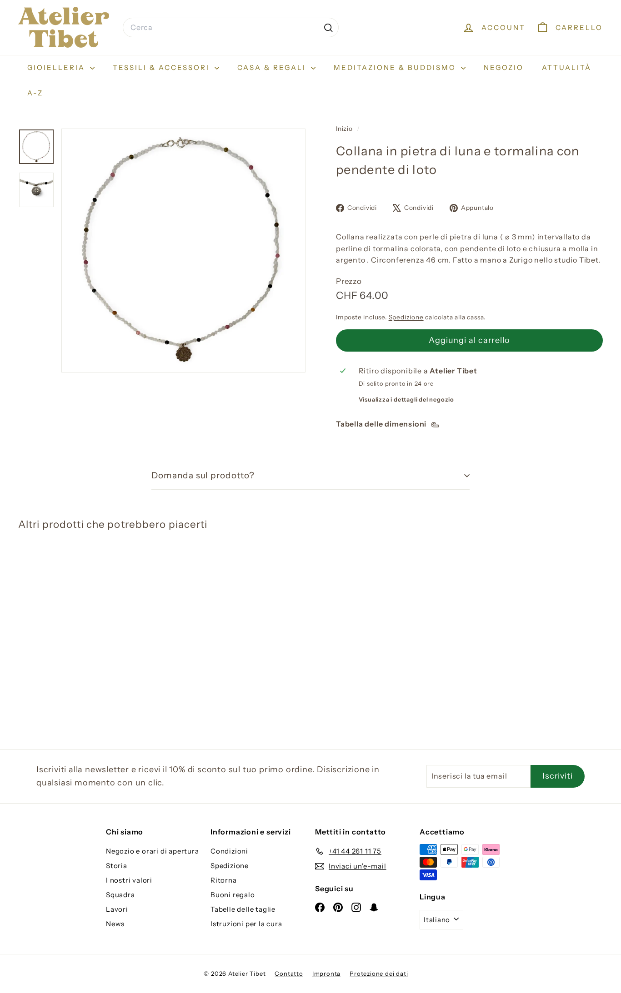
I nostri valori (129, 880)
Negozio (504, 67)
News (115, 923)
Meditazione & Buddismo (396, 67)
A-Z (35, 93)
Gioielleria (57, 67)
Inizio (345, 128)
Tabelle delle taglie (242, 909)
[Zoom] (183, 250)
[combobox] (231, 28)
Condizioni (229, 851)
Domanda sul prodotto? (203, 475)
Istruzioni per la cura (246, 923)
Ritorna (223, 880)
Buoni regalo (232, 894)
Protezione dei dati (379, 973)
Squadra (120, 894)
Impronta (326, 973)
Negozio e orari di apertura (152, 851)
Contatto (289, 973)
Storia (116, 865)
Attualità (566, 67)
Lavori (117, 909)
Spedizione (406, 317)
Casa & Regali (273, 67)
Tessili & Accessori (162, 67)
